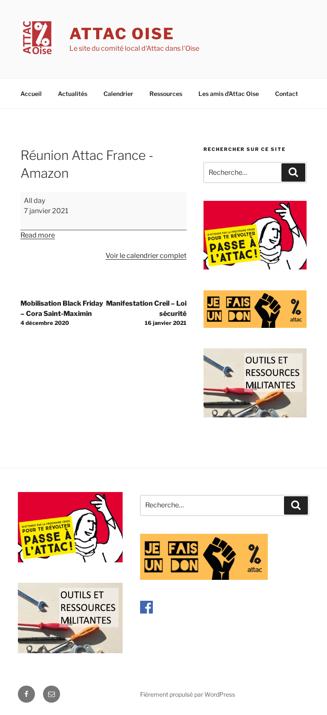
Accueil (31, 93)
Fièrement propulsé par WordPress (187, 694)
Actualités (72, 93)
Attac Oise (122, 33)
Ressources (165, 93)
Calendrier (118, 93)
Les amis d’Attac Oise (228, 93)
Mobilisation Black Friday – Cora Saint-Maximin (61, 312)
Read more (37, 235)
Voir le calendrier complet (146, 256)
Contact (286, 93)
